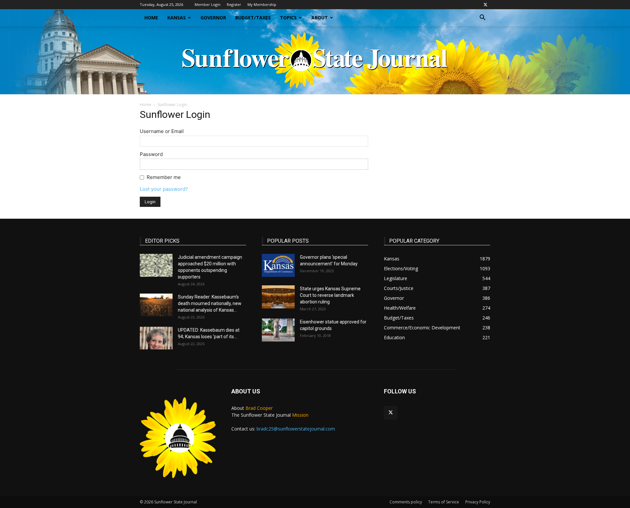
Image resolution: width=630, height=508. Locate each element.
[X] (485, 4)
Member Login (207, 4)
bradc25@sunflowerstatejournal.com (296, 429)
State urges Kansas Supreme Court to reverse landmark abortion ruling (330, 295)
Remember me (164, 177)
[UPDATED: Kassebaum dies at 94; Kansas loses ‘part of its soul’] (156, 338)
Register (234, 4)
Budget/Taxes (253, 17)
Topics (288, 17)
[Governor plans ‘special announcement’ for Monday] (278, 265)
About (319, 17)
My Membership (261, 4)
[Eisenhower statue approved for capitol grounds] (278, 330)
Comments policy (405, 502)
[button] (482, 18)
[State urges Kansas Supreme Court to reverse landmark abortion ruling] (278, 296)
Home (151, 17)
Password (151, 154)
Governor (213, 17)
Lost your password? (164, 189)
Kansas (176, 17)
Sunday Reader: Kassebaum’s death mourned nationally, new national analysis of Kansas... (210, 303)
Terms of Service (443, 502)
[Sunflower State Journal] (315, 60)
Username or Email (162, 131)
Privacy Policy (477, 502)
